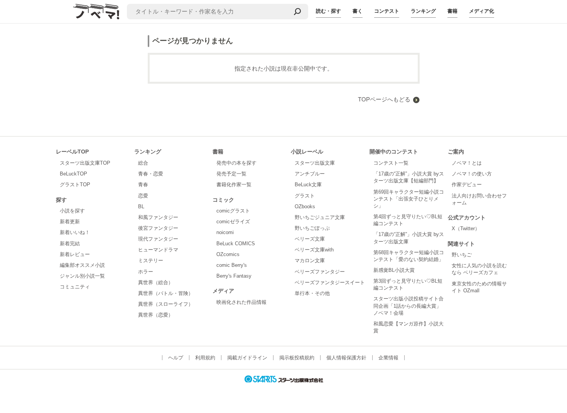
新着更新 (70, 221)
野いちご (462, 255)
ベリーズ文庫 (310, 239)
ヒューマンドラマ (158, 250)
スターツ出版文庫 (315, 163)
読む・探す (328, 11)
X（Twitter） (466, 228)
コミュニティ (75, 287)
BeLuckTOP (73, 174)
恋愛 (143, 196)
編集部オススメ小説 (82, 265)
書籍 (452, 11)
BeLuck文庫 (308, 184)
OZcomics (228, 254)
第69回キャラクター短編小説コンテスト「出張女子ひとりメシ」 (408, 199)
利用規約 (205, 358)
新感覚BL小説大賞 (394, 270)
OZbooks (305, 206)
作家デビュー (467, 184)
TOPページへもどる (384, 99)
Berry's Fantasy (233, 276)
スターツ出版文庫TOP (85, 163)
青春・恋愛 (150, 174)
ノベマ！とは (467, 163)
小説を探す (72, 211)
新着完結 (70, 243)
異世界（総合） (155, 282)
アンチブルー (310, 174)
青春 (143, 184)
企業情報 (388, 358)
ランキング (423, 11)
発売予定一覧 (231, 174)
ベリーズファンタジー (320, 272)
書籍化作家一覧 (233, 184)
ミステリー (150, 260)
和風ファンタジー (158, 217)
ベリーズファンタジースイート (330, 282)
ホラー (145, 272)
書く (358, 11)
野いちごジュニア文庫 (320, 217)
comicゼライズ (233, 221)
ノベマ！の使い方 (472, 174)
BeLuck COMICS (235, 243)
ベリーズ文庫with (314, 250)
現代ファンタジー (158, 239)
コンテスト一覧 (390, 163)
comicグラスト (233, 211)
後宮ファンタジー (158, 228)
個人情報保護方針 (346, 358)
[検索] (297, 11)
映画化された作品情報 (241, 302)
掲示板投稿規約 (296, 358)
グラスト (305, 196)
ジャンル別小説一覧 (82, 276)
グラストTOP (75, 184)
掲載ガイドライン (247, 358)
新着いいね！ (75, 232)
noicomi (225, 232)
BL (141, 206)
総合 (143, 163)
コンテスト (386, 11)
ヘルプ (175, 358)
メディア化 (481, 11)
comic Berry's (231, 265)
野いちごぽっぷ (312, 228)
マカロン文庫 (310, 260)
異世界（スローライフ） (165, 304)
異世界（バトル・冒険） (165, 293)
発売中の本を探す (236, 163)
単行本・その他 (312, 293)
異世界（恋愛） (155, 315)
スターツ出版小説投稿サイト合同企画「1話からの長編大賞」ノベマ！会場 (408, 305)
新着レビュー (75, 254)
